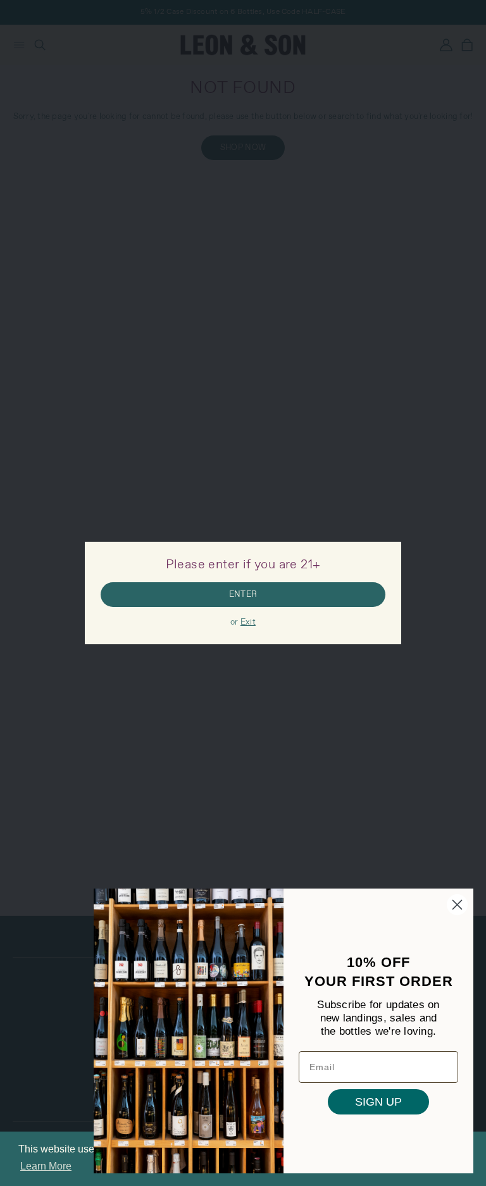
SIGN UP (378, 1101)
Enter (243, 594)
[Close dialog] (457, 905)
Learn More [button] (46, 1166)
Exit (248, 622)
